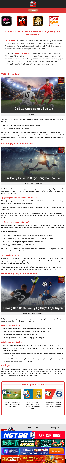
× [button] (60, 204)
